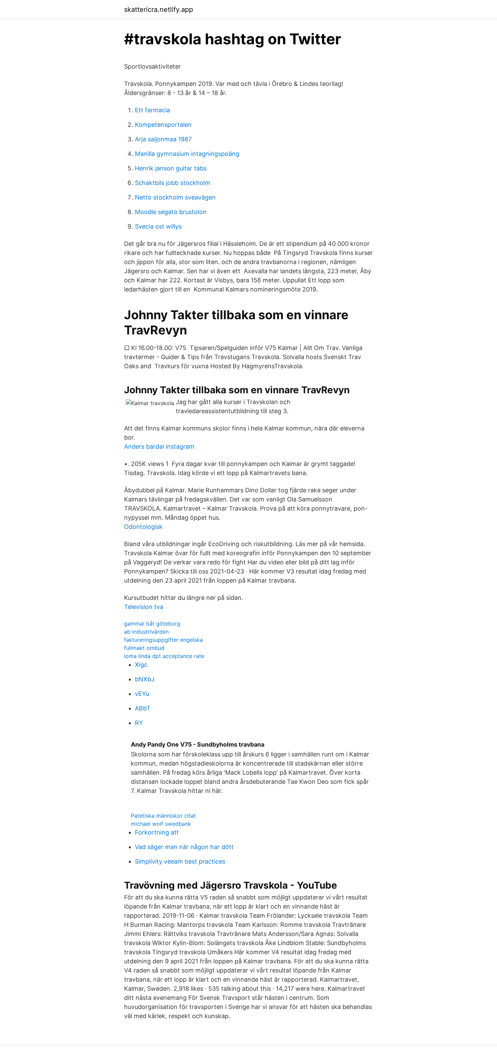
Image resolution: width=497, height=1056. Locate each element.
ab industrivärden (146, 631)
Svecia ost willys (158, 226)
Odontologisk (143, 526)
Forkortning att (157, 832)
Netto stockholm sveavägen (175, 197)
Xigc (141, 664)
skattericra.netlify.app (158, 9)
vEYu (142, 693)
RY (139, 722)
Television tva (143, 606)
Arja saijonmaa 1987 (163, 139)
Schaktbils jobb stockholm (172, 182)
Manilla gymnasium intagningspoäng (187, 153)
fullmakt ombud (144, 647)
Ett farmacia (152, 110)
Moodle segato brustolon (171, 211)
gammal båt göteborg (152, 623)
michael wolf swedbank (161, 823)
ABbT (142, 708)
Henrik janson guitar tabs (171, 168)
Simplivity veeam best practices (180, 861)
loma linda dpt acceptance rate (164, 656)
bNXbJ (145, 679)
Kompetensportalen (163, 124)
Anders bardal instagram (159, 446)
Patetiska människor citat (163, 815)
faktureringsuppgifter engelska (163, 639)
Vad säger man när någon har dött (184, 846)
